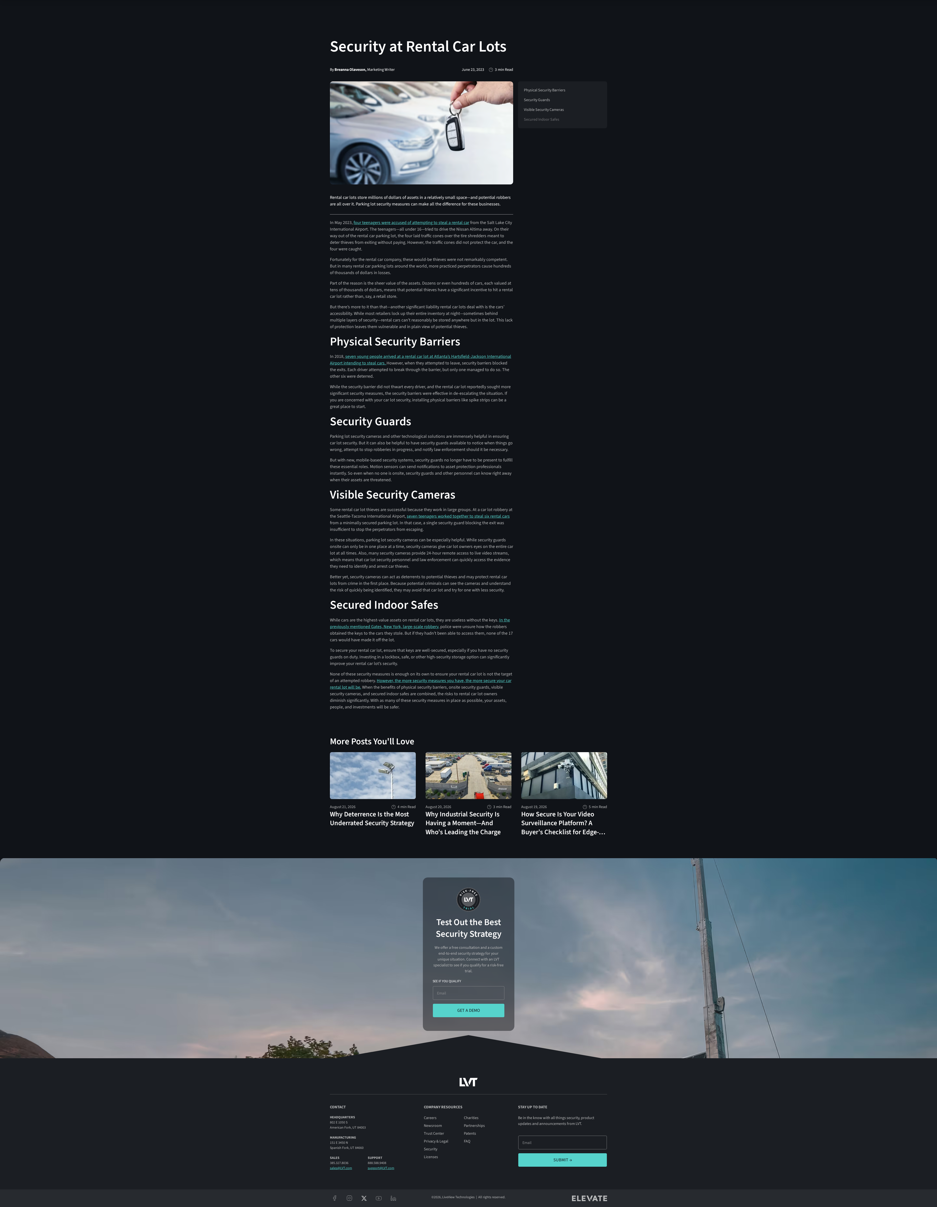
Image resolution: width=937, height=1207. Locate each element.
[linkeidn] (393, 1198)
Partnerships (474, 1125)
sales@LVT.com (341, 1168)
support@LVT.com (381, 1168)
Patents (470, 1133)
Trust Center (434, 1133)
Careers (430, 1118)
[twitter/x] (364, 1198)
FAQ (467, 1141)
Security (430, 1149)
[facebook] (335, 1198)
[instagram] (349, 1198)
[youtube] (379, 1198)
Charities (471, 1118)
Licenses (431, 1157)
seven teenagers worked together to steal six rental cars (458, 516)
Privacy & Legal (436, 1141)
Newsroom (433, 1125)
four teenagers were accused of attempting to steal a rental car (411, 223)
